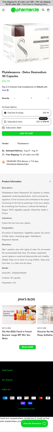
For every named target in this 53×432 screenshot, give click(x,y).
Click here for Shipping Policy (34, 4)
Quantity (5, 98)
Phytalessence (23, 143)
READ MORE (27, 347)
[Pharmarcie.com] (25, 10)
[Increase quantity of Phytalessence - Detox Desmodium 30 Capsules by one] (48, 98)
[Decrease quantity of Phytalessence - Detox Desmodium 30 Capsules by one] (14, 98)
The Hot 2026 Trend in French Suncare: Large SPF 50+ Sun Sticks (17, 335)
